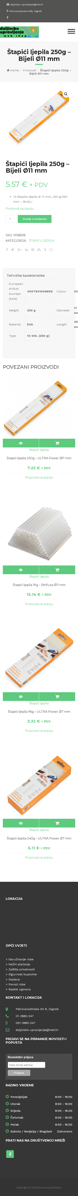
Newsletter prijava (20, 1057)
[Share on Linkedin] (26, 250)
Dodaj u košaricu (35, 219)
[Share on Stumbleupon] (39, 250)
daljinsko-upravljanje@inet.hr (26, 4)
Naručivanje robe (21, 959)
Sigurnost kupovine (23, 974)
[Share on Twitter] (12, 250)
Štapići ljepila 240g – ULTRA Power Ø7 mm (39, 838)
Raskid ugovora (20, 989)
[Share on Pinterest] (32, 250)
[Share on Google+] (20, 250)
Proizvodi (29, 70)
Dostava (14, 979)
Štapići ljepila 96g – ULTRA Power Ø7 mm (39, 711)
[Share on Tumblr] (45, 250)
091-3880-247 (25, 1023)
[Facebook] (7, 17)
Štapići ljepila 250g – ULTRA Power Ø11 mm (39, 458)
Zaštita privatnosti (22, 969)
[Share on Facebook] (7, 250)
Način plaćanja (19, 964)
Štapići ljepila (41, 241)
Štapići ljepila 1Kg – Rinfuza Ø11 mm (39, 585)
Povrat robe (17, 984)
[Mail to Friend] (51, 250)
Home (14, 70)
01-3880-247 (25, 1016)
